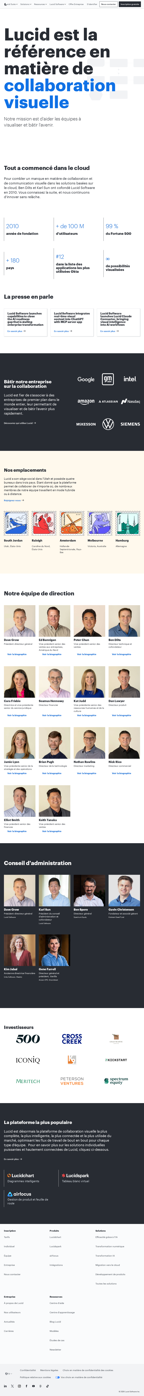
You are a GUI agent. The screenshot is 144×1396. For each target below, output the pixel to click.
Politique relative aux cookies (35, 1377)
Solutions (24, 4)
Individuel (9, 1246)
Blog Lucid (55, 1321)
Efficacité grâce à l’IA (106, 1237)
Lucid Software (57, 4)
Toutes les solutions (106, 1283)
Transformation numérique (109, 1246)
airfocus (54, 1255)
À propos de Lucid (13, 1303)
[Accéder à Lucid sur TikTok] (47, 1386)
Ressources (39, 4)
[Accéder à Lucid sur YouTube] (33, 1386)
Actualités (9, 1321)
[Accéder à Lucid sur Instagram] (19, 1386)
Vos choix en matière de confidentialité (81, 1377)
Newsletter (55, 1349)
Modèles (54, 1331)
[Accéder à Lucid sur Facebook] (26, 1386)
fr (9, 1373)
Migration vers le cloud (107, 1265)
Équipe (7, 1255)
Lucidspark (55, 1246)
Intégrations (56, 1265)
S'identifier (92, 4)
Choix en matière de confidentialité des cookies (88, 1370)
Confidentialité (28, 1370)
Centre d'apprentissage (62, 1312)
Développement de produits (110, 1274)
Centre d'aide (57, 1303)
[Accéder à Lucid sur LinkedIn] (5, 1386)
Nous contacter (108, 4)
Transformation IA (105, 1255)
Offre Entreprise (76, 4)
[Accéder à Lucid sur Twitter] (12, 1386)
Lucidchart (55, 1237)
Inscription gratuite (130, 4)
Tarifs (7, 1237)
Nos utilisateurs (12, 1312)
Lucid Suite (10, 4)
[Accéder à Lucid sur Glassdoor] (40, 1386)
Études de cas (57, 1340)
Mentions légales (49, 1370)
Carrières (9, 1331)
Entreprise (9, 1265)
